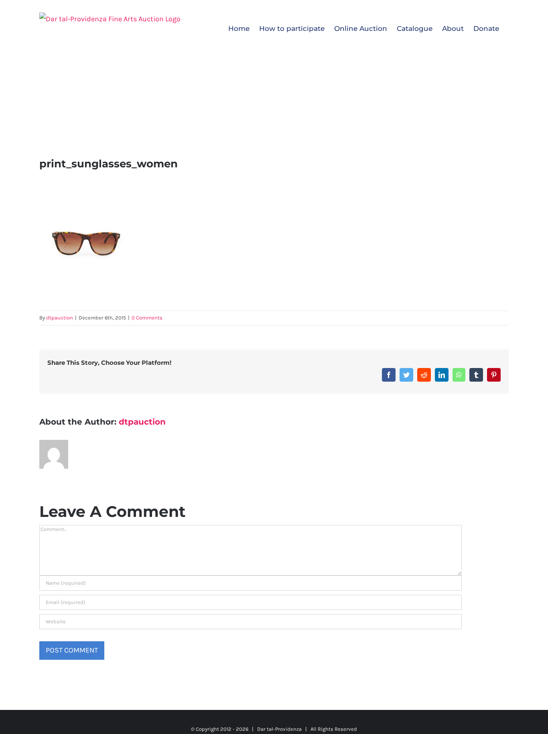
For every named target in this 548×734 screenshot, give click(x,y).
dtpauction (59, 318)
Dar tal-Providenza (279, 729)
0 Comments (147, 318)
